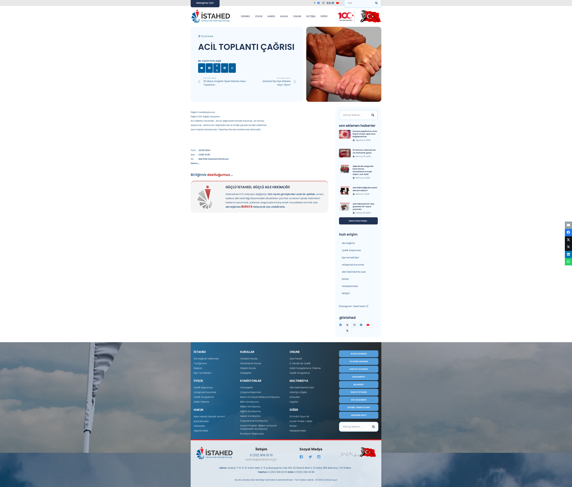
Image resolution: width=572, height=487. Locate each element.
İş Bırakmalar (201, 421)
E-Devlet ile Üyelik (300, 363)
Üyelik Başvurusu (203, 387)
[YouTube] (338, 3)
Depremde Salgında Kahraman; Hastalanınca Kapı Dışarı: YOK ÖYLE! (363, 170)
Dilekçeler (199, 426)
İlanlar (293, 426)
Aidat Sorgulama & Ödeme (305, 368)
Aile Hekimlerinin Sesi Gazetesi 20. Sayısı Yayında (363, 206)
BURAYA (246, 207)
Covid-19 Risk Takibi (301, 421)
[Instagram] (324, 3)
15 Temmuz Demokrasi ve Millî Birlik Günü (364, 151)
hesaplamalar (350, 286)
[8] (357, 452)
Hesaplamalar (298, 430)
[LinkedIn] (333, 3)
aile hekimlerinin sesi (354, 272)
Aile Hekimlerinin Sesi (302, 387)
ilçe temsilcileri (350, 257)
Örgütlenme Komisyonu (254, 421)
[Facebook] (319, 3)
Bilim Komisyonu (249, 402)
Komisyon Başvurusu (252, 433)
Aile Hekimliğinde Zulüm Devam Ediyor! (365, 189)
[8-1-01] (369, 16)
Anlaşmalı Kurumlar (205, 392)
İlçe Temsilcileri (202, 373)
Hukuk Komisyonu (250, 416)
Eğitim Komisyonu (250, 411)
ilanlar (345, 279)
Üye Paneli (296, 358)
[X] (329, 3)
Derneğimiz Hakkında (206, 358)
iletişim (346, 293)
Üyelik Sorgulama (204, 397)
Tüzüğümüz (200, 363)
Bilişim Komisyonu (250, 406)
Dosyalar (295, 397)
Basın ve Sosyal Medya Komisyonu (260, 397)
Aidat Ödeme (201, 402)
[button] (251, 16)
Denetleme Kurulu (250, 363)
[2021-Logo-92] (210, 16)
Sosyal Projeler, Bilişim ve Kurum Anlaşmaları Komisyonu (258, 427)
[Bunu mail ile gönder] (201, 68)
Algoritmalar (201, 430)
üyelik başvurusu (351, 250)
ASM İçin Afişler (298, 392)
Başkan (198, 368)
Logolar (294, 402)
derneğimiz (348, 243)
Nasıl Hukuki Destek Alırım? (209, 416)
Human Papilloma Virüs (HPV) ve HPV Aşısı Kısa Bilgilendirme (365, 134)
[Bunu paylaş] (209, 68)
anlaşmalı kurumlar (353, 264)
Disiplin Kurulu (248, 368)
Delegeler (246, 373)
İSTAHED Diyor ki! (299, 416)
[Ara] (372, 115)
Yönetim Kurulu (249, 358)
